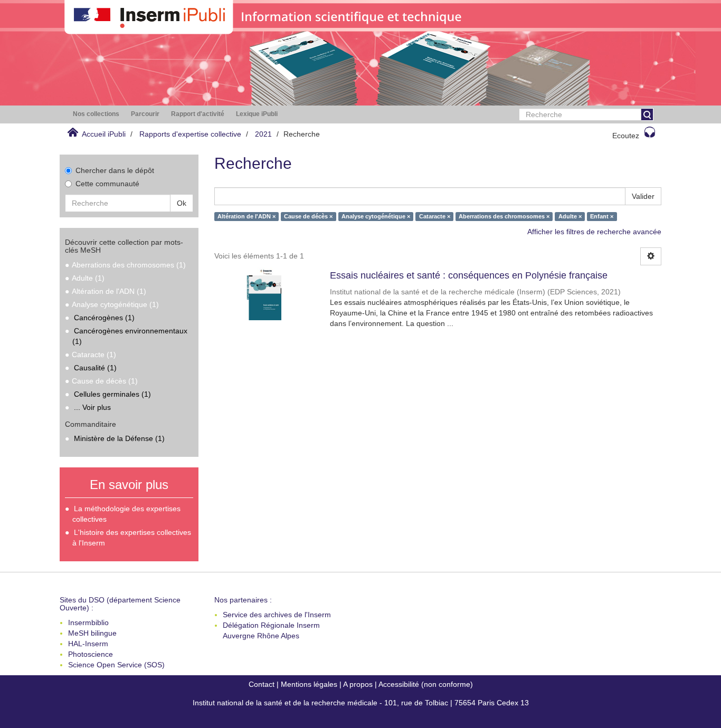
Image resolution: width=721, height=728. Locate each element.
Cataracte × (434, 216)
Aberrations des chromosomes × (504, 216)
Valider (643, 196)
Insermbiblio (88, 622)
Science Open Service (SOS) (116, 664)
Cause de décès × (308, 216)
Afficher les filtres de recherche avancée (594, 231)
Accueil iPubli (104, 134)
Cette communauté (107, 183)
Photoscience (90, 654)
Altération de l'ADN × (246, 216)
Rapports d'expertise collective (190, 134)
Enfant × (601, 216)
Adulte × (570, 216)
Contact (261, 684)
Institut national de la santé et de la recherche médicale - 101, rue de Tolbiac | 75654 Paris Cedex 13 (361, 702)
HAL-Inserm (88, 643)
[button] (96, 114)
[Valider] (647, 114)
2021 (263, 134)
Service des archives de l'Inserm (277, 614)
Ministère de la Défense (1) (119, 438)
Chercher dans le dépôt (114, 170)
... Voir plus (92, 407)
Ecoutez (625, 135)
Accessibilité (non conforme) (425, 684)
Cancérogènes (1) (104, 317)
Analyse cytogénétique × (375, 216)
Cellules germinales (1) (112, 394)
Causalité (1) (95, 367)
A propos (358, 684)
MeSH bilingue (92, 633)
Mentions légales (309, 684)
